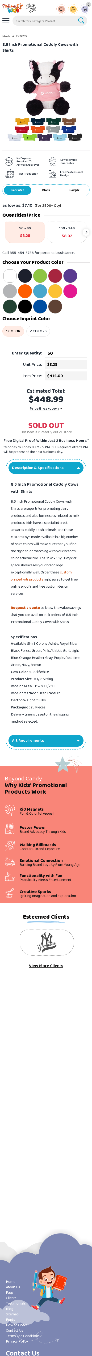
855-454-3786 (22, 253)
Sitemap (12, 1314)
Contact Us (14, 1330)
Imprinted (17, 190)
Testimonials (16, 1303)
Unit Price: (32, 364)
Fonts (10, 1319)
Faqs (9, 1292)
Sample (74, 190)
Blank (46, 190)
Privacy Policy (17, 1341)
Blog (9, 1309)
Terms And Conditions (23, 1336)
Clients (11, 1298)
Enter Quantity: (27, 353)
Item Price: (32, 376)
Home (10, 1281)
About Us (13, 1287)
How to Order (16, 1325)
